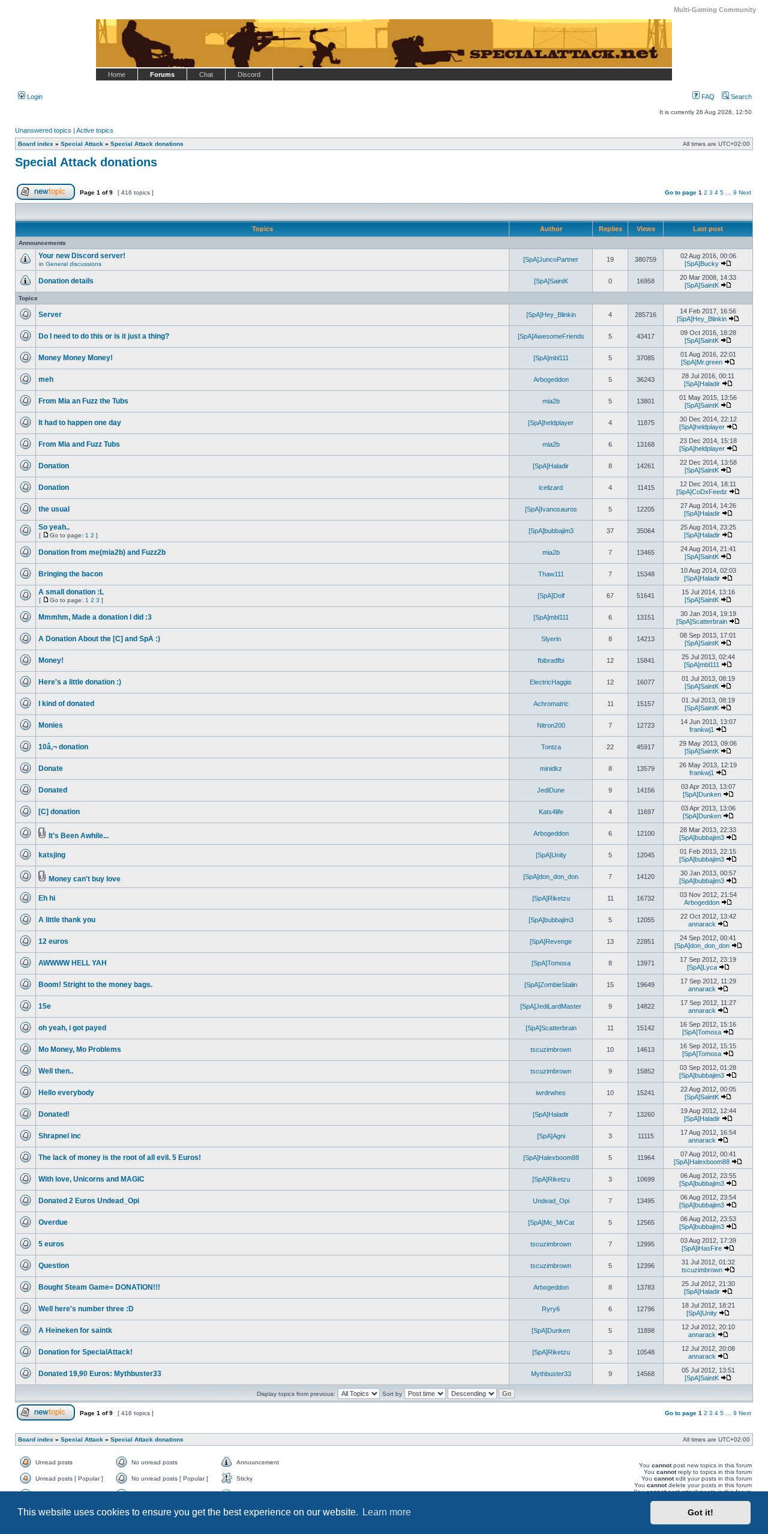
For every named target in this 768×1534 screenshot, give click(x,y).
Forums (162, 74)
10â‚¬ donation (63, 747)
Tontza (551, 746)
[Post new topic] (46, 198)
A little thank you (66, 920)
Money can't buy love (85, 879)
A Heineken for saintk (75, 1330)
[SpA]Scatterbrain (701, 621)
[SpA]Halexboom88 (551, 1157)
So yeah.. (54, 527)
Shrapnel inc (59, 1136)
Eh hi (46, 898)
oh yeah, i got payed (72, 1028)
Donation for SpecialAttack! (85, 1352)
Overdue (53, 1222)
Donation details (66, 281)
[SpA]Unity (551, 855)
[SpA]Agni (551, 1136)
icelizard (551, 487)
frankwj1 (701, 729)
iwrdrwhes (551, 1092)
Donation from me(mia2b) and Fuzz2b (102, 552)
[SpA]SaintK (551, 281)
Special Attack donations (86, 162)
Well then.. (55, 1071)
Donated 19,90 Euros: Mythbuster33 (99, 1373)
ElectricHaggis (551, 682)
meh (45, 379)
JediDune (551, 790)
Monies (50, 725)
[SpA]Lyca (702, 967)
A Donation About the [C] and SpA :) (99, 639)
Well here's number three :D (86, 1309)
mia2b (551, 401)
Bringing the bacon (70, 574)
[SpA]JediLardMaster (550, 1006)
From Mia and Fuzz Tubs (79, 444)
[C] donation (59, 812)
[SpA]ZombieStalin (550, 984)
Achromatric (551, 703)
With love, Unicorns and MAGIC (91, 1179)
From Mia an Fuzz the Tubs (83, 401)
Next (745, 192)
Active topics (94, 130)
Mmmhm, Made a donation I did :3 (95, 617)
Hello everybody (66, 1093)
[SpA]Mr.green (701, 362)
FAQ (707, 96)
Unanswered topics (43, 130)
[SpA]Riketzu (551, 898)
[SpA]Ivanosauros (551, 509)
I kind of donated (66, 703)
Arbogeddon (551, 379)
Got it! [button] (700, 1512)
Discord (249, 74)
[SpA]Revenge (551, 941)
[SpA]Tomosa (551, 963)
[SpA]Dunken (702, 794)
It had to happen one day (79, 422)
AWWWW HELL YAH (72, 963)
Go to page (681, 192)
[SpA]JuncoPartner (550, 259)
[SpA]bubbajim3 (551, 530)
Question (53, 1265)
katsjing (51, 855)
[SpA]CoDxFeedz (701, 491)
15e (44, 1006)
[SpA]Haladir (702, 383)
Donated (52, 790)
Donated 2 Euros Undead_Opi (88, 1201)
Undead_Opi (551, 1200)
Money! (51, 660)
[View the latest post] (726, 263)
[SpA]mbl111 (551, 357)
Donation (53, 466)
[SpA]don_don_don (550, 876)
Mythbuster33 (551, 1373)
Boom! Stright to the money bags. (95, 984)
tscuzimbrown (550, 1049)
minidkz (551, 768)
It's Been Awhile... (79, 836)
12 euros (53, 941)
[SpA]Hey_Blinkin (551, 314)
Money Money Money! (75, 358)
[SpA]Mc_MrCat (551, 1222)
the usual (54, 509)
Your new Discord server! (81, 256)
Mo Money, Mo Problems (79, 1049)
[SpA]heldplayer (551, 422)
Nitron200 (551, 725)
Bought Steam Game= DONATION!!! (99, 1287)
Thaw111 (551, 574)
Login (34, 96)
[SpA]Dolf (551, 595)
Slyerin (551, 638)
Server (50, 314)
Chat (206, 74)
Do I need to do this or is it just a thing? (103, 336)
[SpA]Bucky (702, 263)
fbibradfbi (551, 660)
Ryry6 (551, 1308)
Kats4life (551, 811)
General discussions (73, 264)
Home (116, 74)
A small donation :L (71, 592)
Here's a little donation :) (79, 682)
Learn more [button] (386, 1512)
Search (740, 96)
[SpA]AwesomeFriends (551, 336)
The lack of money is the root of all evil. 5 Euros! (119, 1157)
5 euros (51, 1244)
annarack (702, 924)
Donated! (54, 1114)
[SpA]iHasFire (702, 1248)
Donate (50, 768)
